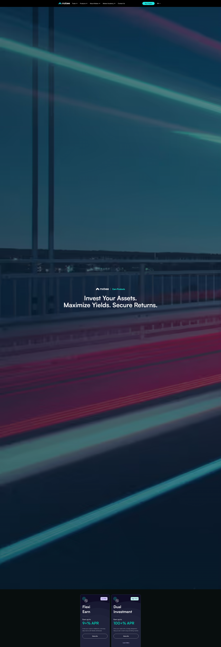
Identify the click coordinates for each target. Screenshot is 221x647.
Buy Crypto (148, 3)
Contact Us (121, 3)
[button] (74, 3)
